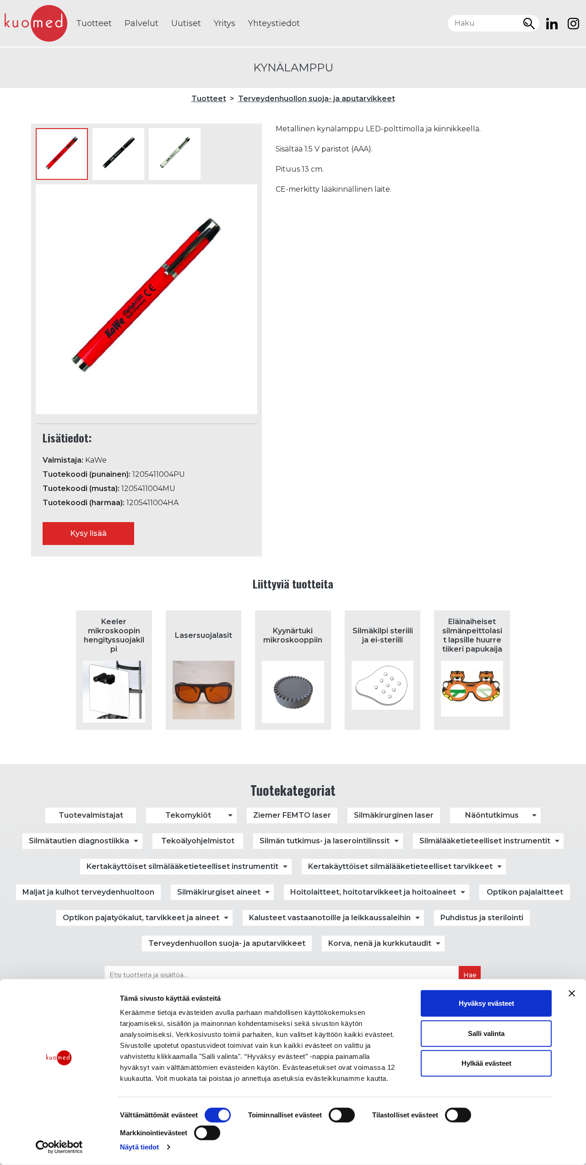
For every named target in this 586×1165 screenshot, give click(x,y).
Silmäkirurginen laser (394, 815)
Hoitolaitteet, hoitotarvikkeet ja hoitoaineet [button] (373, 892)
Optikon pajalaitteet (525, 892)
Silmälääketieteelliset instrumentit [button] (484, 840)
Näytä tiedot (139, 1147)
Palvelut (141, 23)
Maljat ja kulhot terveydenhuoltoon (88, 892)
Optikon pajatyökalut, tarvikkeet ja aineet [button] (141, 917)
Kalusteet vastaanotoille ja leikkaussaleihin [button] (330, 917)
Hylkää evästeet (486, 1063)
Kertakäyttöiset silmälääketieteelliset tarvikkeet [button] (400, 866)
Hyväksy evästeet (486, 1003)
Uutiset (186, 23)
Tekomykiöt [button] (188, 815)
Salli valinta (486, 1033)
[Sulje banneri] (572, 993)
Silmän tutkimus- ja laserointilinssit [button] (325, 840)
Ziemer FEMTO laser (292, 815)
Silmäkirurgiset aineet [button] (218, 892)
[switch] (342, 1115)
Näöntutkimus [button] (492, 815)
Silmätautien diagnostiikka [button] (79, 840)
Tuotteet (94, 23)
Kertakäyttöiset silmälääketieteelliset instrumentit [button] (182, 866)
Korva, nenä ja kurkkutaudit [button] (379, 943)
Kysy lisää (88, 533)
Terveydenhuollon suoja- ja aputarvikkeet (316, 98)
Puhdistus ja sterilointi (481, 917)
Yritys (224, 23)
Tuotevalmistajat (91, 815)
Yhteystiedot (274, 23)
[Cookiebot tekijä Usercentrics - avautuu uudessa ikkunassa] (59, 1147)
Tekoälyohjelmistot (197, 840)
